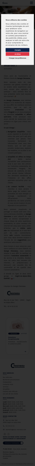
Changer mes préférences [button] (17, 58)
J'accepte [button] (17, 50)
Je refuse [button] (17, 54)
